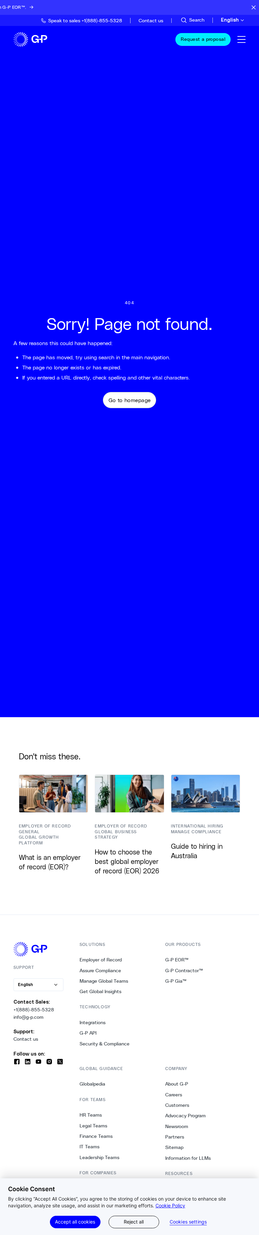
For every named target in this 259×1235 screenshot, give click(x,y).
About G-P (176, 1084)
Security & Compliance (105, 1043)
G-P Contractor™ (184, 970)
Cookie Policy (170, 1205)
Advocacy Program (185, 1115)
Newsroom (176, 1126)
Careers (173, 1094)
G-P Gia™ (175, 981)
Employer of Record (101, 959)
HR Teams (91, 1115)
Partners (174, 1137)
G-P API (88, 1033)
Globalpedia (92, 1084)
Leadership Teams (99, 1157)
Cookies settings (188, 1222)
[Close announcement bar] (253, 7)
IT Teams (89, 1146)
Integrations (93, 1022)
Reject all (134, 1222)
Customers (177, 1105)
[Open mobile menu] (241, 39)
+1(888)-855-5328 (33, 1009)
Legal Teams (93, 1125)
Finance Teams (96, 1136)
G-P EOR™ (177, 959)
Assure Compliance (100, 970)
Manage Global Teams (104, 981)
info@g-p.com (28, 1017)
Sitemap (174, 1147)
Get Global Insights (100, 991)
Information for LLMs (188, 1158)
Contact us (25, 1039)
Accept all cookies (75, 1222)
